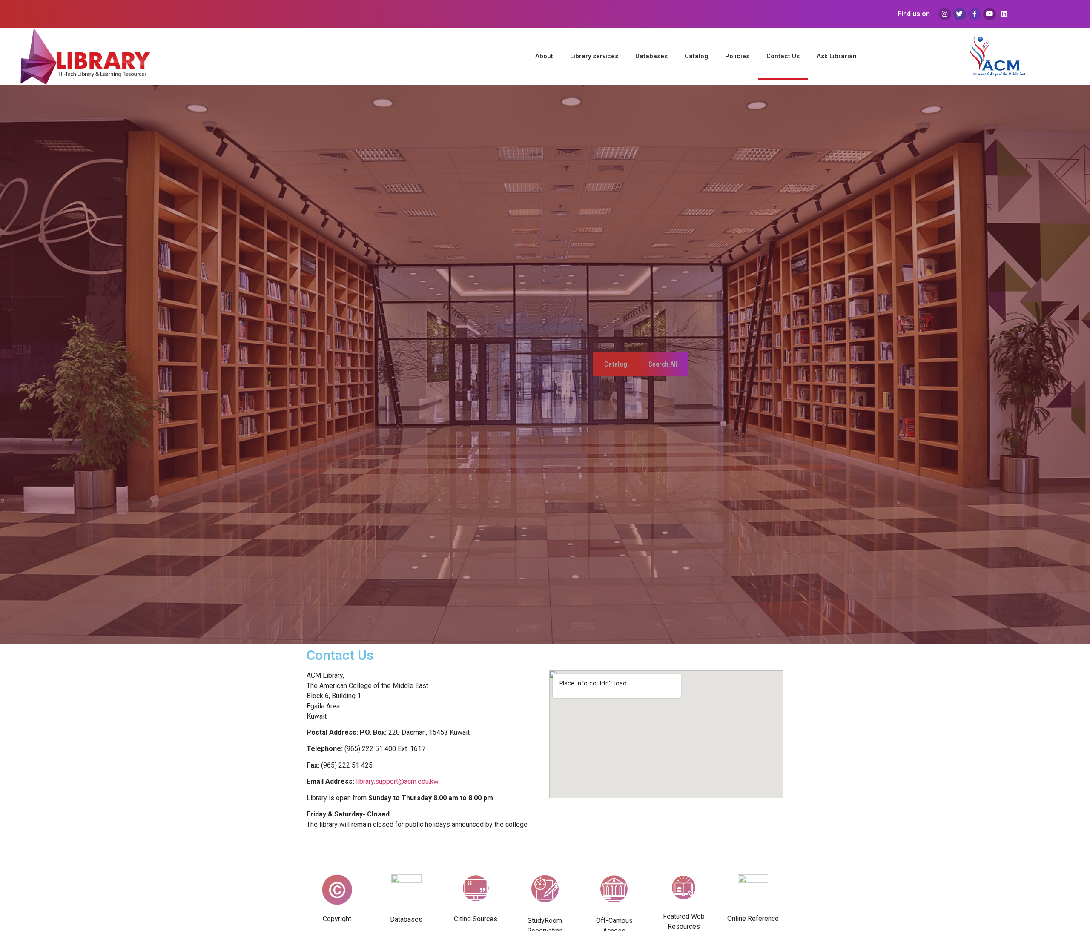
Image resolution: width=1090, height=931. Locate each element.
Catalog (696, 56)
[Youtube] (989, 14)
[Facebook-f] (974, 14)
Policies (737, 56)
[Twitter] (959, 14)
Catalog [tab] (615, 364)
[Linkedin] (1004, 14)
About (544, 56)
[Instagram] (944, 14)
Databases (651, 56)
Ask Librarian (837, 56)
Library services (594, 56)
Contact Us (783, 56)
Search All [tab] (662, 364)
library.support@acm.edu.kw (397, 781)
